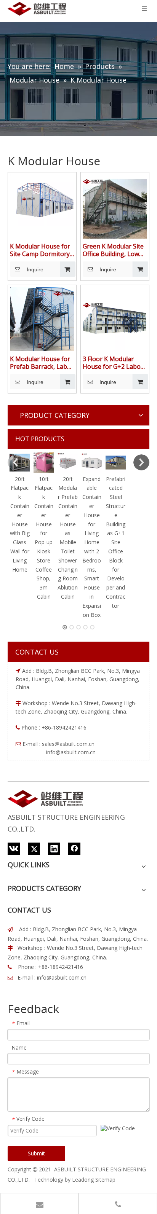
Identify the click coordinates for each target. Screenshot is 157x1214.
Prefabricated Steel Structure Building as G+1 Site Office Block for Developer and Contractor (115, 542)
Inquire (35, 269)
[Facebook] (74, 849)
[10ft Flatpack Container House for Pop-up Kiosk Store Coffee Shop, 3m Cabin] (44, 462)
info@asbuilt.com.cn (62, 977)
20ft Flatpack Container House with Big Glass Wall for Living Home (20, 524)
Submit (36, 1153)
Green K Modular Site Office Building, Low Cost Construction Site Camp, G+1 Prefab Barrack (115, 250)
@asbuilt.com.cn (74, 743)
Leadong (83, 1179)
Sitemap (105, 1179)
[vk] (14, 849)
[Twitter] (34, 849)
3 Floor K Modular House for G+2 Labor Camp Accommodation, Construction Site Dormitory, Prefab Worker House (113, 362)
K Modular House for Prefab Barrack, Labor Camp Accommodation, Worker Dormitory (42, 362)
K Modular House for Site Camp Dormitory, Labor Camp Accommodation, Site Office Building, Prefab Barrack (42, 250)
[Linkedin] (54, 849)
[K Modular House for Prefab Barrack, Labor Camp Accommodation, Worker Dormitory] (42, 318)
